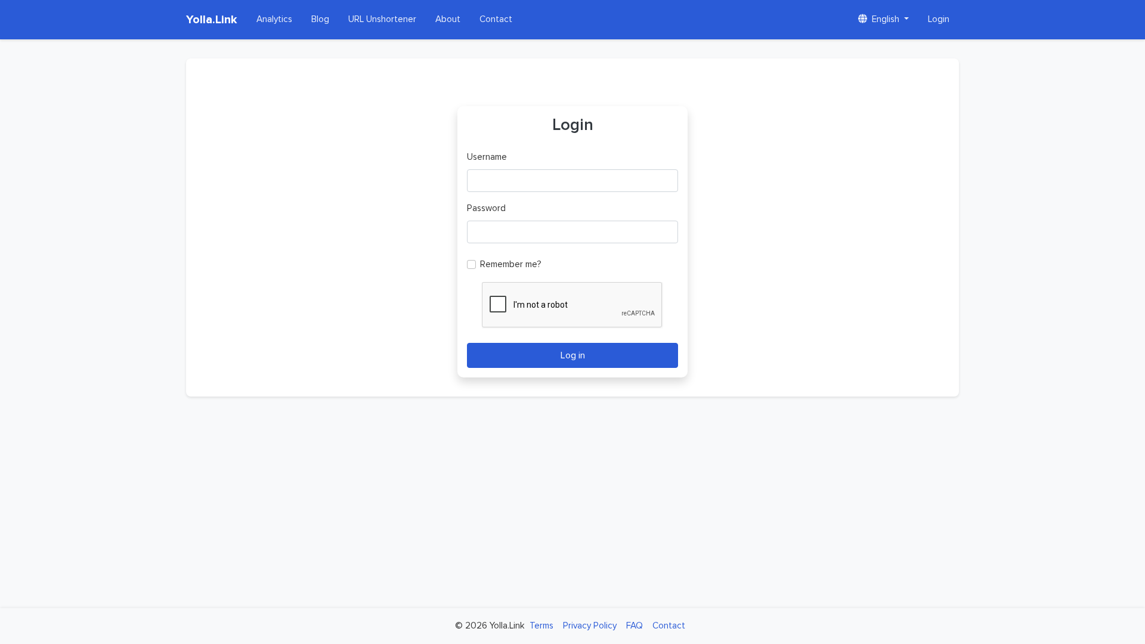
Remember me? (510, 264)
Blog (320, 19)
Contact (495, 19)
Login (938, 19)
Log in (573, 355)
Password (486, 208)
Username (487, 157)
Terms (541, 625)
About (447, 19)
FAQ (634, 625)
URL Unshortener (382, 19)
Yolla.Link (211, 20)
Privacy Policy (590, 625)
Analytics (274, 19)
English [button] (885, 19)
